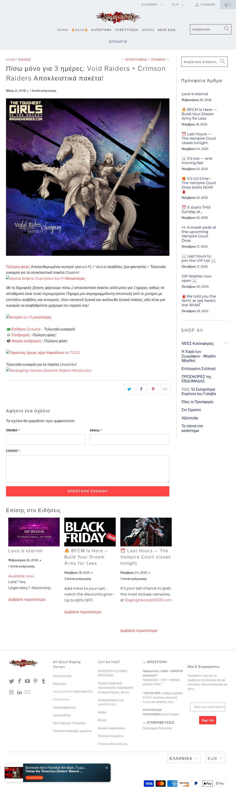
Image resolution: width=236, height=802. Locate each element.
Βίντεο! (102, 720)
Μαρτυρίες (59, 683)
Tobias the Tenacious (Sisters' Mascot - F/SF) (54, 771)
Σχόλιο (13, 451)
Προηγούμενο (135, 59)
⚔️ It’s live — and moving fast (197, 160)
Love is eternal (25, 550)
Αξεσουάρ (190, 418)
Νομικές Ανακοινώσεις (111, 728)
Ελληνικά (150, 4)
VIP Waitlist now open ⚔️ (197, 278)
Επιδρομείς (21, 335)
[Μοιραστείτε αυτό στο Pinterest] (153, 389)
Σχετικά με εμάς (62, 676)
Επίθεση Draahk (26, 329)
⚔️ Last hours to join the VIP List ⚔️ (199, 258)
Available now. (21, 576)
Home (62, 30)
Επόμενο (158, 59)
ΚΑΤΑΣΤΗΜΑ (101, 30)
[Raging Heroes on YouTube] (27, 681)
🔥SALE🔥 (79, 30)
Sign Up (207, 720)
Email (96, 430)
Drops (148, 30)
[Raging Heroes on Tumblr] (43, 681)
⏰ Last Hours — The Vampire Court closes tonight (145, 557)
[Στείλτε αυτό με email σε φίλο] (165, 389)
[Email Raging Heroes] (27, 693)
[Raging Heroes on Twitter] (11, 681)
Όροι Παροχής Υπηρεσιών (69, 723)
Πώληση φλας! (18, 267)
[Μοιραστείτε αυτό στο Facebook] (141, 389)
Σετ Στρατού (191, 410)
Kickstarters (61, 699)
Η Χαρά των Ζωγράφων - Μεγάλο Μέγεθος (199, 356)
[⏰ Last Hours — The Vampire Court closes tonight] (146, 532)
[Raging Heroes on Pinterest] (35, 681)
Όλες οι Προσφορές (198, 402)
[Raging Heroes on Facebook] (19, 681)
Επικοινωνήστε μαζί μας (112, 744)
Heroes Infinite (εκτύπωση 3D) (73, 691)
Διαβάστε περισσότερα (26, 599)
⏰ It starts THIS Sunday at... (196, 209)
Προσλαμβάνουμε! (64, 707)
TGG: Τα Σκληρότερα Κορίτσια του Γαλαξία (199, 391)
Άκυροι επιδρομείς (27, 341)
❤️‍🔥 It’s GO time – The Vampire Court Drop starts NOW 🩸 (199, 185)
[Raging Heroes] (118, 18)
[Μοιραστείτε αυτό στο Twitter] (129, 389)
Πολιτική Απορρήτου (111, 736)
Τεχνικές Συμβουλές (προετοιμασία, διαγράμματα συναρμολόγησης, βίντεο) (115, 687)
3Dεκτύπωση (127, 30)
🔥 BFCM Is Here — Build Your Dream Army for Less (86, 557)
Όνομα (13, 430)
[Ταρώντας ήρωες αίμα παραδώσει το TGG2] (43, 353)
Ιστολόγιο (118, 41)
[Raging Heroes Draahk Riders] (48, 370)
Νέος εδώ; (167, 30)
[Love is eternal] (34, 532)
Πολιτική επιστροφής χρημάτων (72, 731)
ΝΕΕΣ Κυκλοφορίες (198, 343)
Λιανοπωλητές (62, 715)
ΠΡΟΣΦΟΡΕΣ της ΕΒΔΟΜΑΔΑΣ (196, 378)
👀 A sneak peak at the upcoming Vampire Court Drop (199, 234)
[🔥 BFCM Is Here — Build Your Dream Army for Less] (90, 532)
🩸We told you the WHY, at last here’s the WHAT (199, 300)
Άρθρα (102, 712)
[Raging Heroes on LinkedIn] (19, 693)
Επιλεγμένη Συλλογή (198, 368)
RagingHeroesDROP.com (148, 600)
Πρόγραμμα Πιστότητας (157, 728)
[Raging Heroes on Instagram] (11, 693)
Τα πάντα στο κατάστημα (192, 428)
